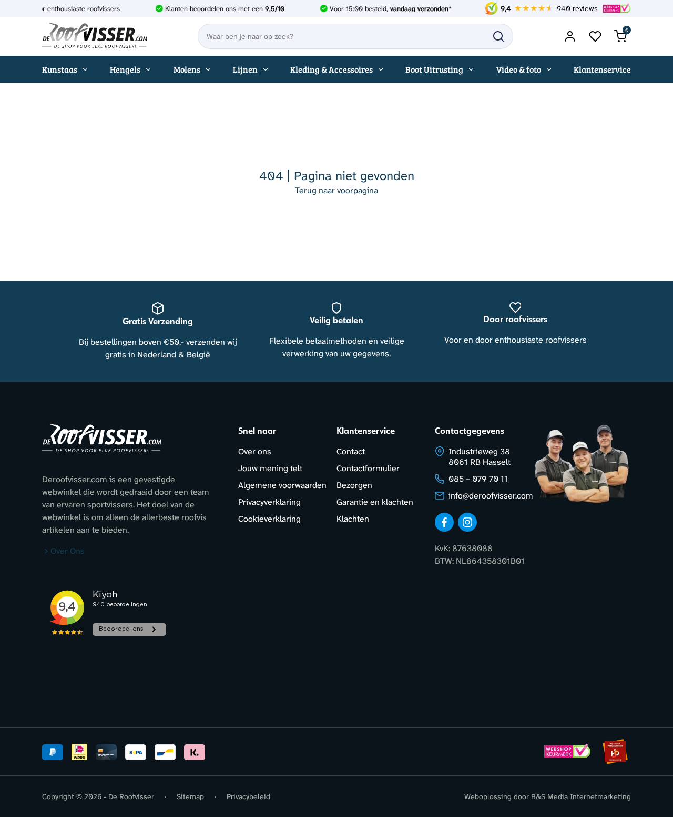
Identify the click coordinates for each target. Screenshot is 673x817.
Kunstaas (59, 69)
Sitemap (190, 796)
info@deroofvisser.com (490, 495)
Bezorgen (354, 485)
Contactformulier (368, 468)
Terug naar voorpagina (336, 190)
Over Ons (67, 550)
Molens (187, 69)
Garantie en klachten (374, 501)
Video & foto (518, 69)
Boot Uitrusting (434, 69)
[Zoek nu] (498, 36)
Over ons (254, 451)
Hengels (125, 69)
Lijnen (245, 69)
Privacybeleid (248, 796)
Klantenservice (602, 69)
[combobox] (355, 36)
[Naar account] (570, 36)
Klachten (352, 518)
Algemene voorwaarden (282, 485)
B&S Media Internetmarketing (581, 796)
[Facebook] (444, 522)
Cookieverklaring (269, 518)
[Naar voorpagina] (94, 36)
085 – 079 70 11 (478, 478)
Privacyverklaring (269, 501)
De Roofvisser (131, 796)
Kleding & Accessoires (331, 69)
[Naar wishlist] (595, 36)
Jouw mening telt (270, 468)
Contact (350, 451)
